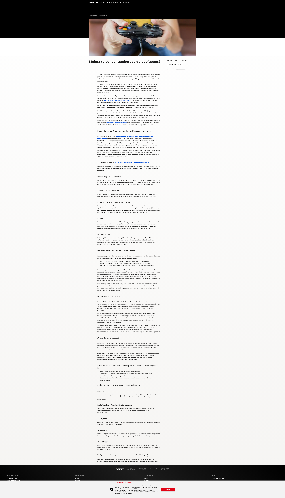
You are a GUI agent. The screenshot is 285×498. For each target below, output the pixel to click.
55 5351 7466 (13, 478)
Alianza (146, 478)
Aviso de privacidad (218, 478)
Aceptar (168, 489)
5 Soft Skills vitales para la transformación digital (132, 162)
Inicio (77, 478)
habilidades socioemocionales (116, 122)
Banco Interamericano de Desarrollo (116, 100)
